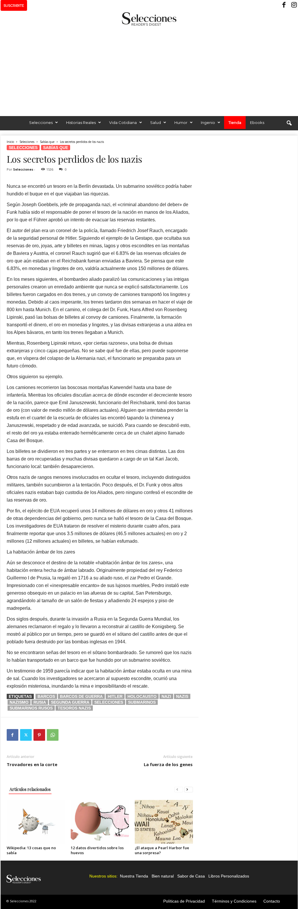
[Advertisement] (149, 69)
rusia (39, 702)
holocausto (142, 696)
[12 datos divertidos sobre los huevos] (100, 822)
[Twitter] (26, 735)
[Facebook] (284, 5)
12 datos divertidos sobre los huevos (97, 850)
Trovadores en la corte (32, 764)
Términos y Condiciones (234, 901)
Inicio (10, 142)
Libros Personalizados (228, 876)
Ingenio (208, 122)
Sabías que (47, 142)
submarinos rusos (31, 708)
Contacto (271, 901)
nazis (182, 696)
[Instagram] (293, 5)
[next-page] (188, 789)
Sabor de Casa (191, 876)
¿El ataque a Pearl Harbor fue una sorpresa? (162, 850)
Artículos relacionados (30, 789)
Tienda (234, 122)
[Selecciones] (149, 19)
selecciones (108, 702)
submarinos (142, 702)
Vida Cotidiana (123, 122)
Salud (155, 122)
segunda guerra (70, 702)
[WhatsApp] (52, 735)
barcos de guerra (81, 696)
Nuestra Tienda (134, 876)
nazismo (19, 702)
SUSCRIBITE (13, 5)
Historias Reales (81, 122)
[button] (289, 123)
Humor (180, 122)
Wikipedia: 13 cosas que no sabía (31, 850)
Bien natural (163, 876)
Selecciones (41, 122)
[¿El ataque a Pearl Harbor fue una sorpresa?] (164, 822)
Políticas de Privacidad (184, 901)
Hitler (115, 696)
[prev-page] (178, 789)
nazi (166, 696)
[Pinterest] (39, 735)
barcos (46, 696)
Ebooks (257, 122)
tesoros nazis (74, 708)
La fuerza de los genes (168, 764)
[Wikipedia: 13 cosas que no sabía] (36, 822)
